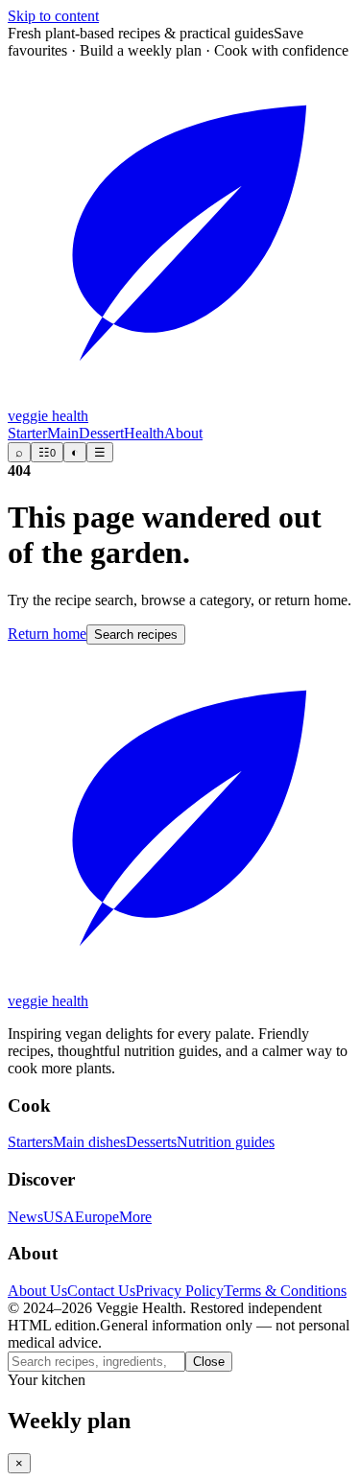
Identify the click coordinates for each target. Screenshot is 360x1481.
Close (209, 1361)
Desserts (151, 1142)
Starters (30, 1142)
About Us (37, 1290)
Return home (47, 633)
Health (144, 433)
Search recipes (136, 634)
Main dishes (89, 1142)
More (135, 1217)
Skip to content (53, 16)
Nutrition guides (226, 1142)
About (183, 433)
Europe (97, 1217)
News (25, 1217)
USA (59, 1217)
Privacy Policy (179, 1290)
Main (63, 433)
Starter (27, 433)
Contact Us (101, 1290)
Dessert (101, 433)
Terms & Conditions (285, 1290)
